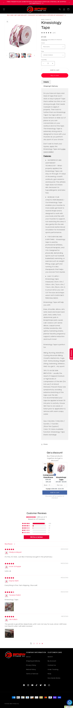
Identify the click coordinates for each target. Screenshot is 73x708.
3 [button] (37, 643)
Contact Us (52, 665)
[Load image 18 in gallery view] (29, 55)
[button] (4, 9)
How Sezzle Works (54, 678)
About (28, 657)
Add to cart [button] (54, 492)
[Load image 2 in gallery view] (17, 55)
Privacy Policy (31, 665)
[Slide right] (34, 55)
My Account (52, 661)
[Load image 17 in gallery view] (23, 55)
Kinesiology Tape (61, 478)
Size (42, 51)
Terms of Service (32, 674)
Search (50, 657)
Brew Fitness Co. (14, 703)
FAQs (49, 674)
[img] (9, 549)
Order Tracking (53, 669)
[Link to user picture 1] (9, 606)
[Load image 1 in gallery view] (11, 55)
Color (43, 43)
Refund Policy (31, 669)
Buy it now (55, 75)
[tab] (46, 82)
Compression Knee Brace (48, 476)
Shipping (44, 39)
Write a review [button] (36, 537)
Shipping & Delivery (33, 661)
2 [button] (34, 643)
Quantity (44, 60)
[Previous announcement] (4, 2)
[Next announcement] (69, 2)
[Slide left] (7, 55)
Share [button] (45, 444)
